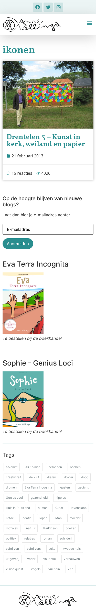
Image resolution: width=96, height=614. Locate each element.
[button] (89, 23)
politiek (11, 538)
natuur (30, 528)
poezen (71, 528)
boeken (75, 467)
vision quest (14, 569)
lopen (43, 518)
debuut (34, 477)
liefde (10, 518)
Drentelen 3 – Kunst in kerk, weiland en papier (46, 140)
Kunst (59, 508)
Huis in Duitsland (18, 508)
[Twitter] (48, 7)
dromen (11, 487)
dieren (51, 477)
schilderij (66, 538)
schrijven (12, 548)
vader (31, 559)
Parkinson (50, 528)
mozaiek (12, 528)
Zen (70, 569)
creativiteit (13, 477)
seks (52, 548)
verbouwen (72, 559)
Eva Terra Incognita (38, 487)
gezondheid (39, 497)
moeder (75, 518)
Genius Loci (14, 497)
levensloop (79, 508)
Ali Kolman (32, 467)
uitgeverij (12, 559)
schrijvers (34, 548)
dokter (68, 477)
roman (47, 538)
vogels (35, 569)
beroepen (55, 467)
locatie (26, 518)
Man (58, 518)
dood (84, 477)
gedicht (83, 487)
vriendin (54, 569)
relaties (29, 538)
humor (42, 508)
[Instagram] (58, 7)
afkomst (11, 467)
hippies (61, 497)
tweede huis (72, 548)
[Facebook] (37, 7)
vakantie (49, 559)
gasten (65, 487)
